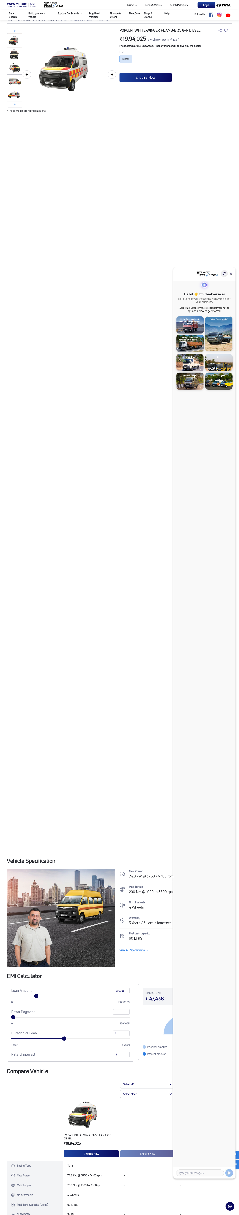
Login (206, 5)
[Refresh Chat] (224, 273)
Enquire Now (145, 77)
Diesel (125, 59)
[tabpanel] (68, 68)
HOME (10, 20)
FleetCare (134, 13)
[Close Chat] (231, 273)
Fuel (122, 52)
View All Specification (133, 950)
